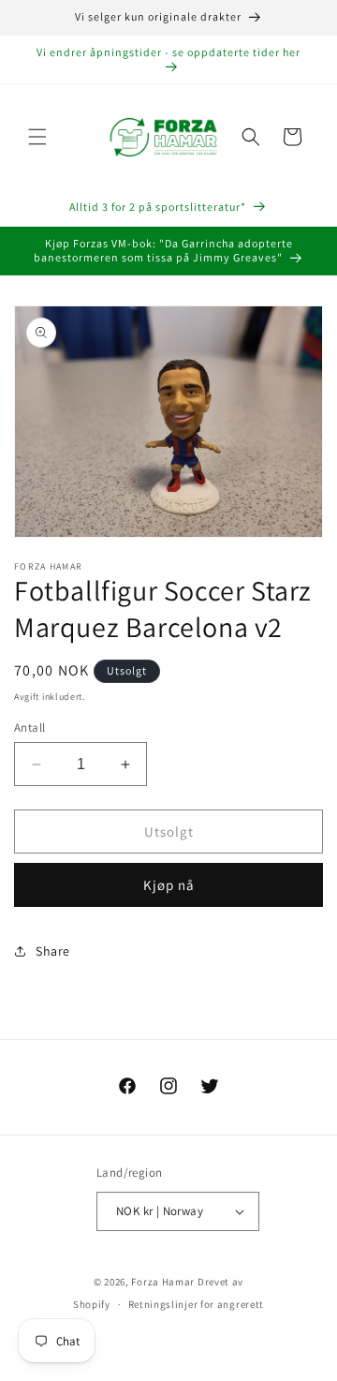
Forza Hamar (163, 1281)
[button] (37, 136)
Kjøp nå (169, 885)
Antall (29, 727)
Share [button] (53, 951)
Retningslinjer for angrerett (196, 1304)
